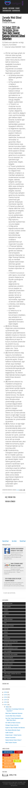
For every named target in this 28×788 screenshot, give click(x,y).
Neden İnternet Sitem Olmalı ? (13, 740)
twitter (6, 629)
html (5, 623)
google (6, 635)
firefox (6, 632)
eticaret (6, 610)
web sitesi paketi (8, 764)
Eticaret (17, 8)
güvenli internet (8, 619)
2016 (5, 692)
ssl (5, 670)
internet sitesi (8, 645)
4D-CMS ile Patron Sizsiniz (12, 722)
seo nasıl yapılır (8, 664)
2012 (5, 702)
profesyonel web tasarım (10, 654)
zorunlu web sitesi (9, 767)
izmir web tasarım (9, 626)
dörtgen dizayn (8, 604)
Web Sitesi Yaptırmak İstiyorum (13, 713)
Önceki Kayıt (23, 541)
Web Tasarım (11, 8)
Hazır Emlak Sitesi (7, 10)
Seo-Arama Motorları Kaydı (12, 730)
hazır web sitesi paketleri (11, 642)
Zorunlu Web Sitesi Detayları (13, 716)
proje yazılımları (8, 658)
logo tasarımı (7, 651)
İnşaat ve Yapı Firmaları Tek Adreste (15, 727)
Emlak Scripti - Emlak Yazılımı (13, 735)
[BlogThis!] (21, 490)
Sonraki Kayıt (5, 541)
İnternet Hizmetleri (10, 737)
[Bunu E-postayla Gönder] (20, 490)
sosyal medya (7, 667)
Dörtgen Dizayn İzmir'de (12, 725)
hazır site (15, 755)
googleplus (7, 639)
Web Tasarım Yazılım (11, 742)
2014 (5, 697)
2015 (5, 694)
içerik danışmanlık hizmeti (11, 648)
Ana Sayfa (5, 8)
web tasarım (7, 607)
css (5, 616)
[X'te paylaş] (23, 490)
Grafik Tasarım (9, 732)
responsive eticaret (9, 661)
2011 (5, 704)
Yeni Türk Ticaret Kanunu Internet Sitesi (13, 34)
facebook (6, 613)
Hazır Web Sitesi (16, 10)
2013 (5, 699)
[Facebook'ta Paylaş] (24, 490)
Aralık (7, 707)
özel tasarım (7, 679)
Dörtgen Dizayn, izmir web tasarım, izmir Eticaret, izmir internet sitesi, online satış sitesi (14, 784)
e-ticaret (18, 752)
